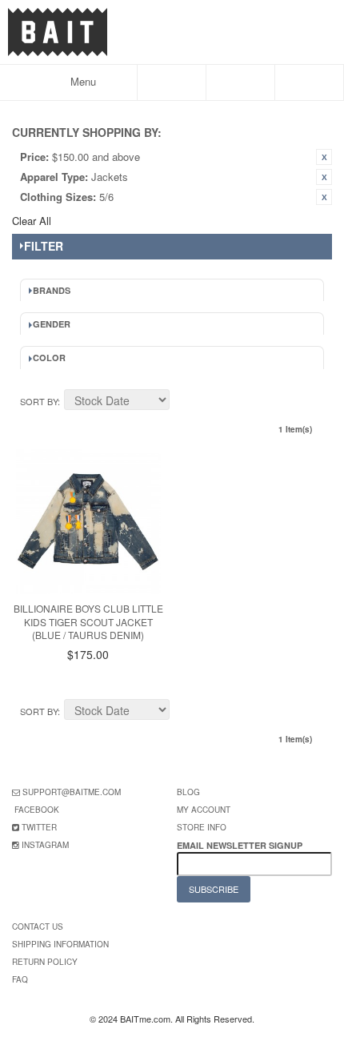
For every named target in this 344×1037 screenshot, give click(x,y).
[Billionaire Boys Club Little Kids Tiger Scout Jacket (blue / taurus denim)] (88, 521)
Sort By (39, 401)
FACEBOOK (36, 809)
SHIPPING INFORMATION (60, 944)
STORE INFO (201, 827)
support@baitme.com (71, 792)
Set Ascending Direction (184, 402)
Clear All (31, 220)
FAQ (20, 979)
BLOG (188, 792)
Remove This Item (324, 157)
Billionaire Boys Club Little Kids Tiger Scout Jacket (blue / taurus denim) (88, 621)
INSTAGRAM (45, 844)
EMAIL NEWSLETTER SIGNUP (241, 845)
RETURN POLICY (45, 961)
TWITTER (39, 827)
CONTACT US (37, 926)
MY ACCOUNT (203, 809)
